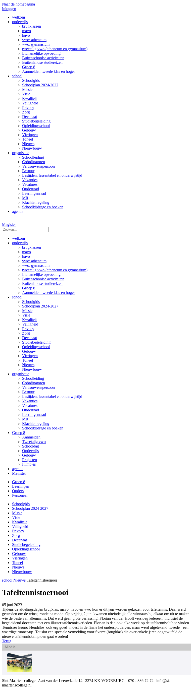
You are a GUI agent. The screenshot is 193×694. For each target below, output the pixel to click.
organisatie (20, 374)
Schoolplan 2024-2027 (40, 306)
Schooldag (30, 446)
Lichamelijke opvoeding (41, 274)
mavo (26, 252)
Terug (6, 641)
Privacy (28, 329)
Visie (26, 315)
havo (26, 256)
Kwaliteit (29, 320)
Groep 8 (28, 288)
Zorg (26, 333)
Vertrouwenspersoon (38, 387)
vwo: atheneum (34, 261)
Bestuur (28, 392)
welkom (18, 238)
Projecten (29, 460)
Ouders (18, 491)
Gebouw (29, 351)
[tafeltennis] (19, 671)
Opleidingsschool (36, 347)
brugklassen (31, 247)
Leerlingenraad (34, 414)
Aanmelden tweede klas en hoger (48, 292)
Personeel (19, 495)
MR (25, 419)
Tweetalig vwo (34, 441)
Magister (9, 224)
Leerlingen (20, 486)
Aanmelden (31, 437)
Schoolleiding (33, 378)
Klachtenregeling (35, 423)
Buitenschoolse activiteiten (43, 279)
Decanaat (29, 338)
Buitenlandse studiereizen (42, 283)
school (17, 297)
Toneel (27, 360)
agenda (17, 469)
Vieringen (30, 356)
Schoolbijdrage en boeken (42, 428)
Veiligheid (30, 324)
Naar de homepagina (18, 4)
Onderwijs (30, 451)
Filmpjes (29, 464)
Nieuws (28, 365)
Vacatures (29, 405)
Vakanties (29, 401)
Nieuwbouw (32, 369)
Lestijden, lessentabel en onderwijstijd (52, 396)
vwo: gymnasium (36, 265)
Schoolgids (31, 301)
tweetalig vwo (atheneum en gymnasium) (54, 270)
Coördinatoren (33, 383)
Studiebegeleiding (36, 342)
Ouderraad (30, 410)
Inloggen (9, 9)
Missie (27, 310)
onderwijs (20, 243)
